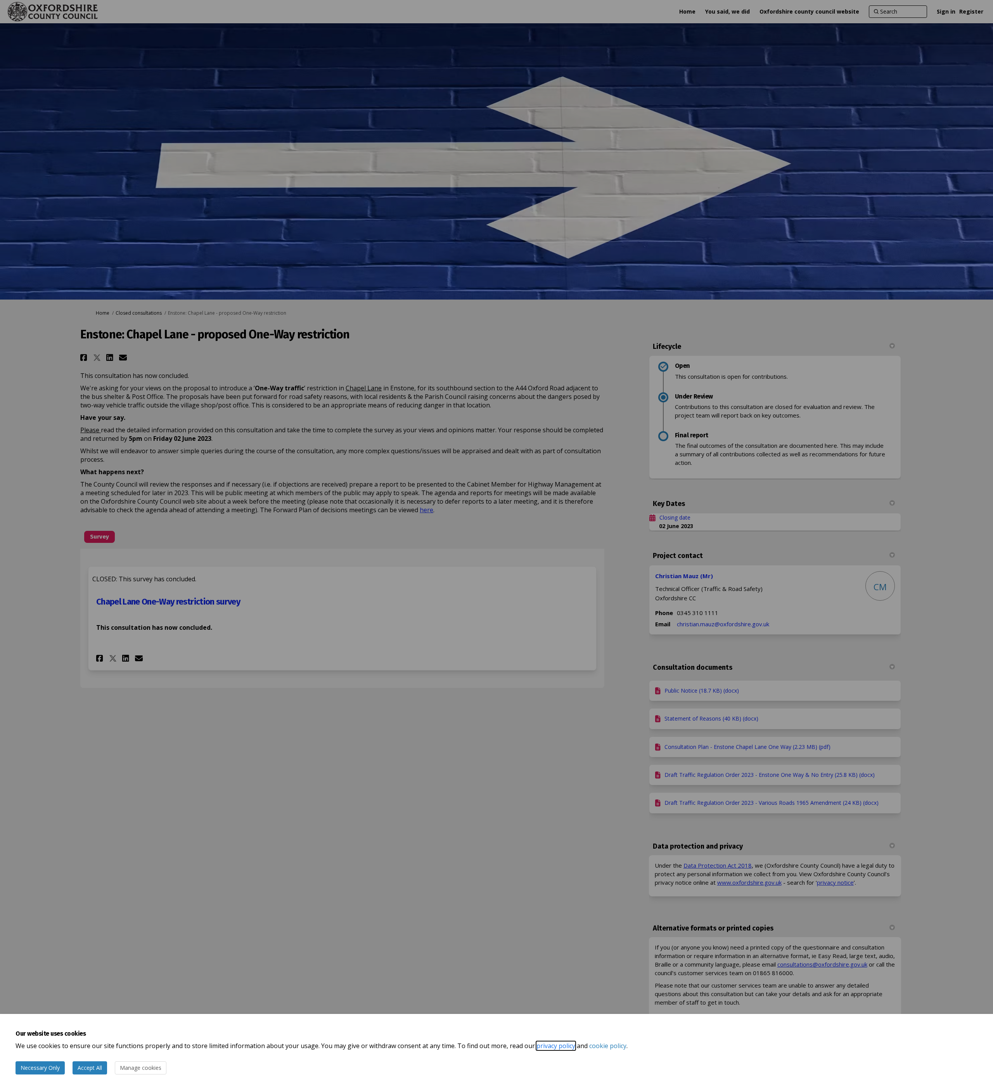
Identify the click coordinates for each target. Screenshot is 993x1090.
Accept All (90, 1067)
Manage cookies (140, 1067)
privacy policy (555, 1045)
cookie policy (607, 1045)
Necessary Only (40, 1067)
